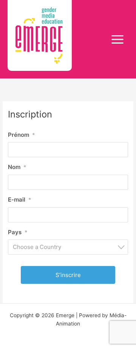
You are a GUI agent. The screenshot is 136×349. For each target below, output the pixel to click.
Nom (17, 167)
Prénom (21, 134)
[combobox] (68, 247)
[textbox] (70, 247)
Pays (18, 232)
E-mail (19, 199)
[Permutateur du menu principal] (118, 39)
